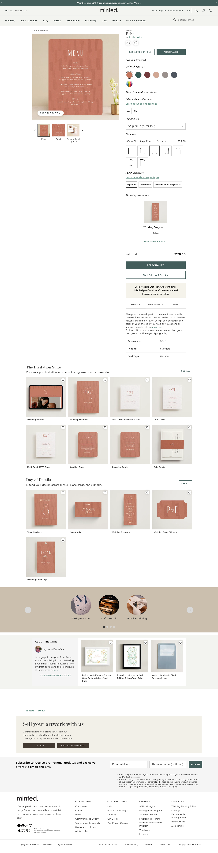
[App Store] (24, 832)
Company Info (83, 801)
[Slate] (174, 75)
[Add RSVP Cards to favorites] (189, 380)
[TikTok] (27, 825)
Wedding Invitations (78, 419)
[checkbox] (155, 233)
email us (156, 327)
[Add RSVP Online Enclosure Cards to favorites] (147, 380)
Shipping (111, 814)
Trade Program (159, 10)
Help (109, 806)
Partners (144, 801)
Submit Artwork (175, 10)
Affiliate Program (147, 806)
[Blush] (156, 75)
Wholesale (144, 829)
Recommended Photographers (178, 816)
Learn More (39, 746)
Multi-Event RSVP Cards (38, 467)
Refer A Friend (178, 821)
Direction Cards (76, 467)
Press (78, 814)
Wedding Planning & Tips (183, 806)
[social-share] (128, 43)
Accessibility (166, 844)
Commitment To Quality (87, 818)
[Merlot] (147, 75)
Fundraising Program (149, 818)
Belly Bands (159, 467)
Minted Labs (81, 831)
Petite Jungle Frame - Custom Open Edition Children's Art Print (96, 678)
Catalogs (175, 810)
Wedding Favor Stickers (165, 532)
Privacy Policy (131, 844)
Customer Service (117, 801)
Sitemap (149, 844)
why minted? (155, 304)
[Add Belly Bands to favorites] (189, 427)
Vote (187, 10)
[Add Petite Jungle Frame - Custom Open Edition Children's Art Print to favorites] (111, 643)
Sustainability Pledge (85, 826)
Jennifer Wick (135, 37)
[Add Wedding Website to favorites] (63, 380)
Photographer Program (150, 810)
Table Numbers (34, 532)
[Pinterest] (23, 825)
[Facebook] (19, 825)
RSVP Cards (159, 419)
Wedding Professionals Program (150, 824)
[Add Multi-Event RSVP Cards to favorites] (63, 427)
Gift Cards (112, 818)
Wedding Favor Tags (37, 579)
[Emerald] (138, 75)
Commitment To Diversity (87, 822)
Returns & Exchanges (117, 810)
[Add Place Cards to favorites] (105, 492)
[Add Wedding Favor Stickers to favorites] (189, 492)
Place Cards (75, 532)
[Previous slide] (35, 130)
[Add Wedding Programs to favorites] (147, 492)
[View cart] (210, 10)
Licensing (143, 833)
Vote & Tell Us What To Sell (73, 746)
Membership (177, 825)
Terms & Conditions (108, 844)
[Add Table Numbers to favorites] (63, 492)
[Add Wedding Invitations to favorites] (105, 380)
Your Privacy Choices (117, 822)
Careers (79, 810)
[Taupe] (165, 75)
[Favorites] (203, 10)
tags (175, 304)
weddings (21, 10)
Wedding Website (35, 419)
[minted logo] (109, 10)
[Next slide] (82, 130)
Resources (177, 801)
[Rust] (129, 75)
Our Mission (81, 806)
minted (9, 10)
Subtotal (131, 254)
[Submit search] (175, 20)
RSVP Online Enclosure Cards (126, 419)
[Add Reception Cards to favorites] (147, 427)
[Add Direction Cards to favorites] (105, 427)
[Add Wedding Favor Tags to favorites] (63, 540)
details (135, 304)
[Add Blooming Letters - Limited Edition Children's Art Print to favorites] (145, 643)
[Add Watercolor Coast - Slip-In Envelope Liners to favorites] (180, 643)
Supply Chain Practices (189, 844)
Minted (30, 710)
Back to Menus (41, 30)
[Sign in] (196, 10)
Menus (41, 710)
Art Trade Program (148, 814)
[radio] (128, 111)
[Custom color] (129, 84)
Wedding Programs (121, 532)
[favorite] (135, 43)
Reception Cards (120, 467)
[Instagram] (30, 825)
